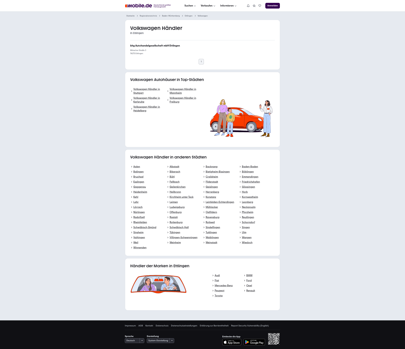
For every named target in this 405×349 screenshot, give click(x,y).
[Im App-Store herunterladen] (232, 342)
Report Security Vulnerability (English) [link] (250, 325)
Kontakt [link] (149, 325)
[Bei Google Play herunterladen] (254, 342)
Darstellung (153, 336)
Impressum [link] (130, 325)
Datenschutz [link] (162, 325)
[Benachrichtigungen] (248, 6)
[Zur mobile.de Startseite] (151, 6)
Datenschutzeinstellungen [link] (184, 325)
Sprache (129, 336)
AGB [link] (140, 325)
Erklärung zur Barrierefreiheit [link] (214, 325)
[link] (254, 5)
